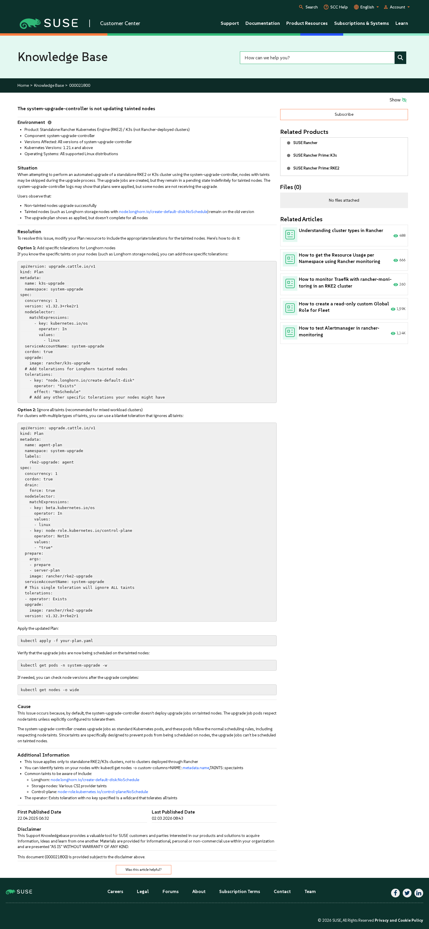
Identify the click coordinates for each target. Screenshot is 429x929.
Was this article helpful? (143, 870)
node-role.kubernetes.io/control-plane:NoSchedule (103, 791)
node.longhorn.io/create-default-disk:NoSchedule (163, 211)
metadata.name (196, 767)
